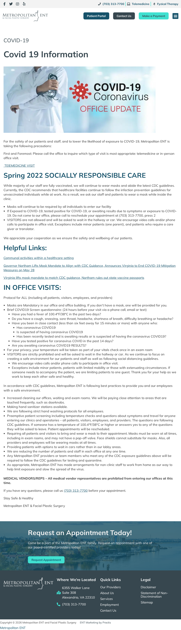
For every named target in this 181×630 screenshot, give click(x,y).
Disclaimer (148, 587)
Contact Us (108, 610)
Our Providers (110, 587)
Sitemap (147, 602)
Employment (109, 604)
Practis (107, 622)
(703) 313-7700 (76, 491)
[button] (175, 16)
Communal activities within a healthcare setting (39, 258)
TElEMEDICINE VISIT (19, 166)
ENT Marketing (89, 622)
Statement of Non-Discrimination (154, 594)
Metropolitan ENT (13, 628)
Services (106, 599)
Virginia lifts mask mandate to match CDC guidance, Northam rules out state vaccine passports (74, 278)
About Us (107, 593)
